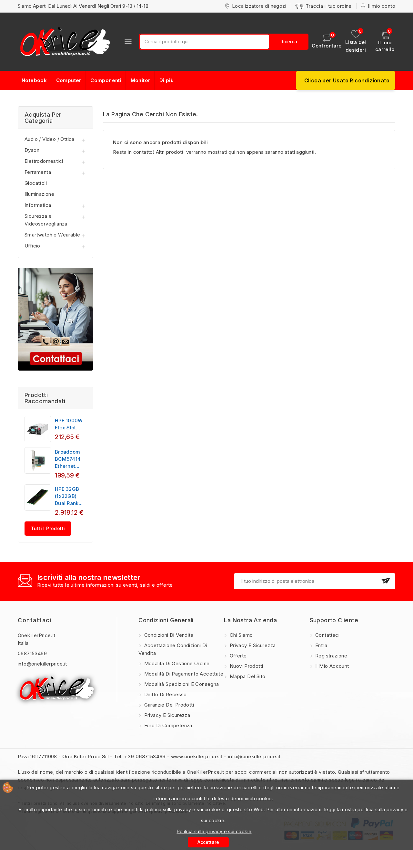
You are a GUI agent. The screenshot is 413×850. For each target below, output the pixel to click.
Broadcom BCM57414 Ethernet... (68, 459)
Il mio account (331, 666)
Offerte (237, 656)
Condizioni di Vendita (168, 635)
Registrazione (331, 656)
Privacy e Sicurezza (166, 715)
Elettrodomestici (44, 161)
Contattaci (35, 620)
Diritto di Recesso (165, 694)
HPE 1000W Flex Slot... (69, 424)
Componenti (105, 80)
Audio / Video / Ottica (50, 139)
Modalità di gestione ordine (176, 663)
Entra (320, 645)
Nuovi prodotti (245, 666)
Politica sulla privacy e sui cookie (214, 831)
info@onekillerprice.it (42, 664)
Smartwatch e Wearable (52, 235)
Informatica (38, 205)
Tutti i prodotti (48, 528)
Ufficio (32, 246)
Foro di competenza (167, 725)
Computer (68, 80)
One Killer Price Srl (85, 756)
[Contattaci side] (55, 319)
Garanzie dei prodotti (168, 705)
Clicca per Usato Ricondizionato (346, 80)
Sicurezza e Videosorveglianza (46, 220)
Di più (166, 80)
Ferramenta (38, 172)
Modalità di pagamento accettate (183, 674)
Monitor (140, 80)
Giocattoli (36, 183)
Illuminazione (39, 194)
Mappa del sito (246, 676)
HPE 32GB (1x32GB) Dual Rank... (69, 496)
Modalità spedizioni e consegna (181, 684)
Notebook (34, 80)
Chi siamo (240, 635)
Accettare (208, 842)
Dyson (32, 150)
